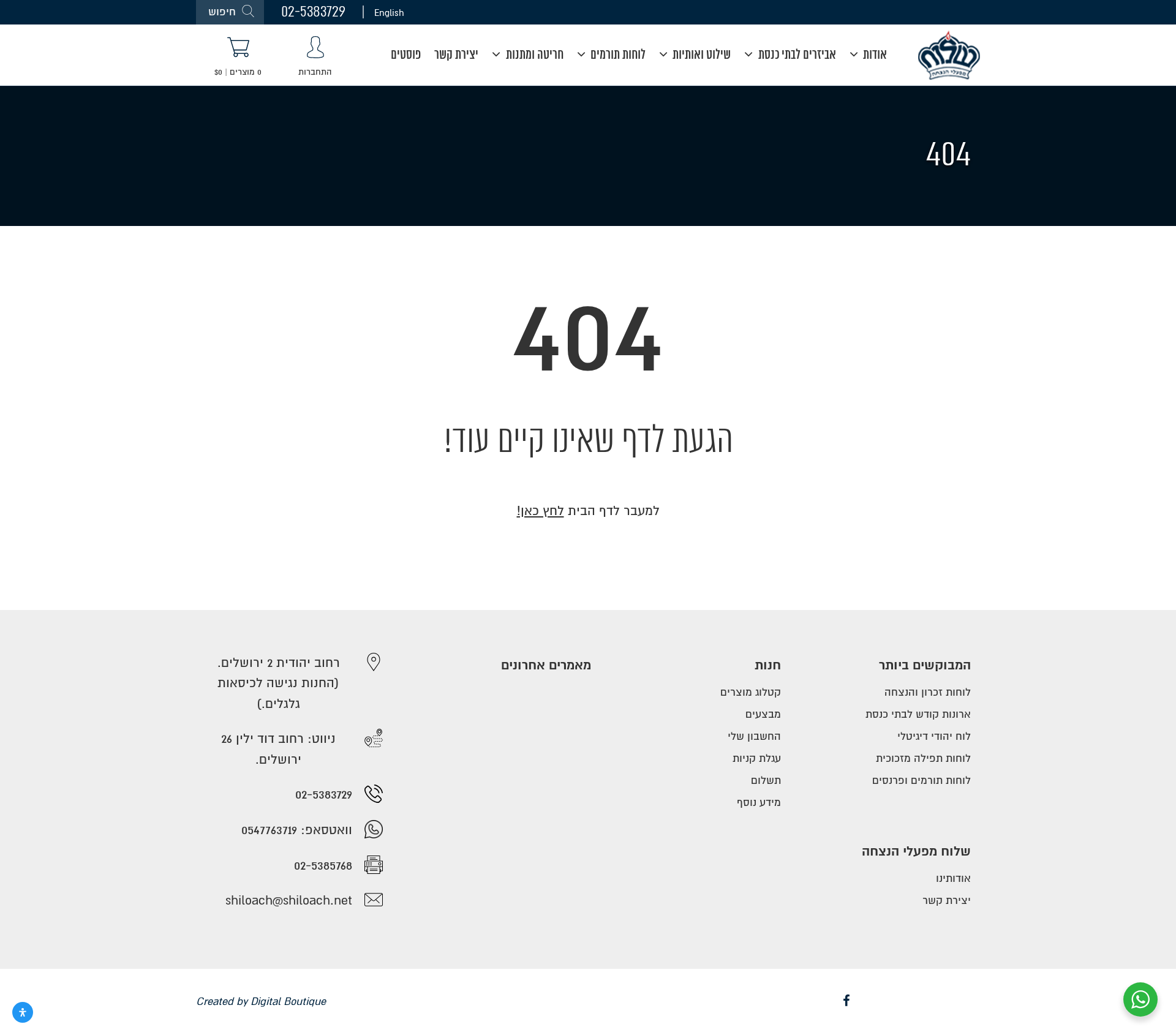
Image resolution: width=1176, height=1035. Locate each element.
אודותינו (953, 878)
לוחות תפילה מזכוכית (923, 758)
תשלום (766, 780)
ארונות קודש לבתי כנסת (918, 714)
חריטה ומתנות (533, 55)
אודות (874, 55)
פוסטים (406, 55)
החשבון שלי (754, 736)
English (389, 12)
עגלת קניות (757, 758)
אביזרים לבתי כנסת (796, 55)
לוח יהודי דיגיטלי (934, 736)
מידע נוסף (759, 802)
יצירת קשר (456, 55)
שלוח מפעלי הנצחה (916, 851)
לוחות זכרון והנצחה (927, 692)
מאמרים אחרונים (546, 665)
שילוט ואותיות (700, 55)
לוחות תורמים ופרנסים (921, 780)
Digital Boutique (288, 1001)
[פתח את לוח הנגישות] (22, 1012)
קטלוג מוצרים (750, 692)
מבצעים (763, 714)
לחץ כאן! (540, 511)
